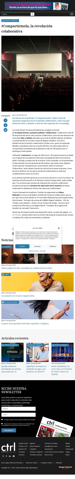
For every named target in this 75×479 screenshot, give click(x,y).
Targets (67, 452)
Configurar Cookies (46, 463)
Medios (67, 443)
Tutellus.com (48, 143)
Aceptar (22, 246)
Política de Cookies (34, 251)
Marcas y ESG (49, 455)
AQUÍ (44, 235)
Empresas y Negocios (36, 452)
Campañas (33, 449)
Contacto (21, 455)
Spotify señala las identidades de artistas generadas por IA (11, 369)
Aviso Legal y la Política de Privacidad (25, 419)
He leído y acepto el (19, 419)
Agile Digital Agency (32, 468)
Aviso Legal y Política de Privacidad (11, 463)
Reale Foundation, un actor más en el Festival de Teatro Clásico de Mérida (61, 370)
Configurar (52, 246)
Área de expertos (35, 446)
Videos (67, 455)
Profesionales (69, 449)
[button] (59, 228)
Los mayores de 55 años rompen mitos (17, 296)
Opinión (67, 446)
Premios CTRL (23, 446)
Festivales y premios (36, 455)
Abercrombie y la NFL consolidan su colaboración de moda (26, 268)
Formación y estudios (51, 443)
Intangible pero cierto (51, 446)
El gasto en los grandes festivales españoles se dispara (25, 323)
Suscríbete (22, 452)
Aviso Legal (43, 251)
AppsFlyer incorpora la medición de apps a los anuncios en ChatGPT (36, 369)
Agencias (32, 443)
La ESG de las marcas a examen (54, 452)
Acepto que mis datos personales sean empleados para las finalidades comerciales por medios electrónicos (18, 424)
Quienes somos (23, 443)
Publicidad (59, 463)
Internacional (48, 449)
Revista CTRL (23, 449)
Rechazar (37, 246)
